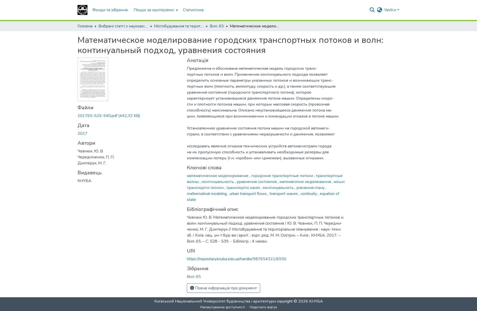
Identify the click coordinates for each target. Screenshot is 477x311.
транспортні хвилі (243, 187)
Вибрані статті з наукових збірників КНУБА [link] (123, 26)
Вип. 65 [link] (217, 26)
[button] (82, 10)
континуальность (218, 182)
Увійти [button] (390, 10)
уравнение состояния (257, 182)
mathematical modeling (207, 193)
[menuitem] (155, 10)
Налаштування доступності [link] (222, 307)
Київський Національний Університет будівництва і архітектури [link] (215, 301)
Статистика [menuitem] (193, 10)
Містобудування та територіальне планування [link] (179, 26)
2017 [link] (82, 133)
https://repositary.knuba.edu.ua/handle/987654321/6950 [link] (236, 259)
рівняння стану (310, 187)
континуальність (279, 187)
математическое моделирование (218, 176)
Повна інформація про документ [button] (225, 288)
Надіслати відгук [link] (263, 307)
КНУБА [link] (316, 301)
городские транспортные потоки (282, 176)
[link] (129, 116)
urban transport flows (249, 193)
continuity (309, 193)
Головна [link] (85, 26)
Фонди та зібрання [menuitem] (110, 10)
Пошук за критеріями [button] (154, 10)
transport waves (284, 193)
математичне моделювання (305, 182)
